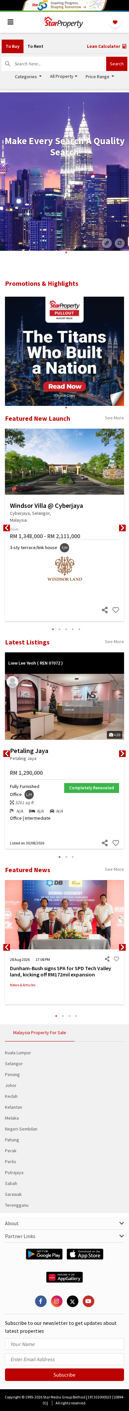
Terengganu (16, 1205)
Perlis (10, 1162)
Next (122, 528)
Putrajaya (14, 1172)
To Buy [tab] (13, 46)
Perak (11, 1151)
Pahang (12, 1140)
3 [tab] (66, 629)
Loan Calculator (104, 46)
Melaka (12, 1118)
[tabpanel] (64, 171)
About (12, 1223)
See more (114, 418)
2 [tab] (59, 629)
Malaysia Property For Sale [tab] (39, 1032)
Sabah (11, 1183)
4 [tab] (72, 629)
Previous (6, 528)
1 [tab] (66, 252)
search (117, 64)
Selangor (14, 1063)
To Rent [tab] (35, 46)
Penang (12, 1074)
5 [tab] (79, 629)
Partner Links (20, 1236)
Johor (11, 1085)
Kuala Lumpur (18, 1053)
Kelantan (13, 1107)
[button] (63, 76)
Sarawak (13, 1194)
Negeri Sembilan (21, 1129)
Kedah (11, 1096)
